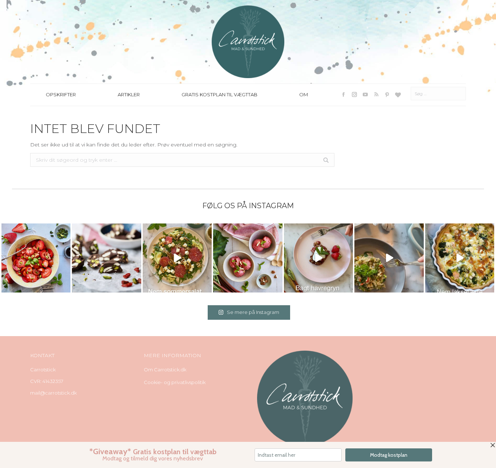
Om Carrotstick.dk (165, 369)
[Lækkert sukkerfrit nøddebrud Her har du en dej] (106, 257)
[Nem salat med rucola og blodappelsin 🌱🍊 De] (177, 257)
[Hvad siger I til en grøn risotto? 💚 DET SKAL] (388, 257)
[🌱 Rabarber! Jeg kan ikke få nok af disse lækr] (247, 257)
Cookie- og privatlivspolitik (175, 382)
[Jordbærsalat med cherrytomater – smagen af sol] (35, 257)
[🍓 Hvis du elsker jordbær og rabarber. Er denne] (318, 257)
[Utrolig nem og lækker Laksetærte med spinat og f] (459, 257)
